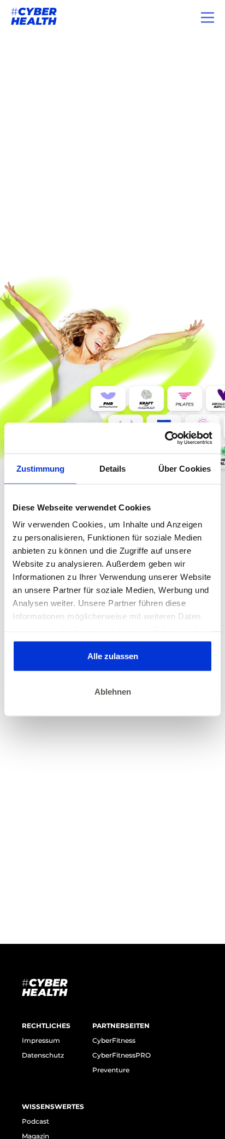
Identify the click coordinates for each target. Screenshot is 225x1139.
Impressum (41, 1040)
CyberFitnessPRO (121, 1055)
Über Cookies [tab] (184, 468)
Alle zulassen (112, 655)
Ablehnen (112, 691)
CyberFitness (113, 1040)
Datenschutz (43, 1055)
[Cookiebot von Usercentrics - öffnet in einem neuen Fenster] (164, 438)
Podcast (35, 1121)
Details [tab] (112, 468)
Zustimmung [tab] (40, 468)
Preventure (110, 1070)
